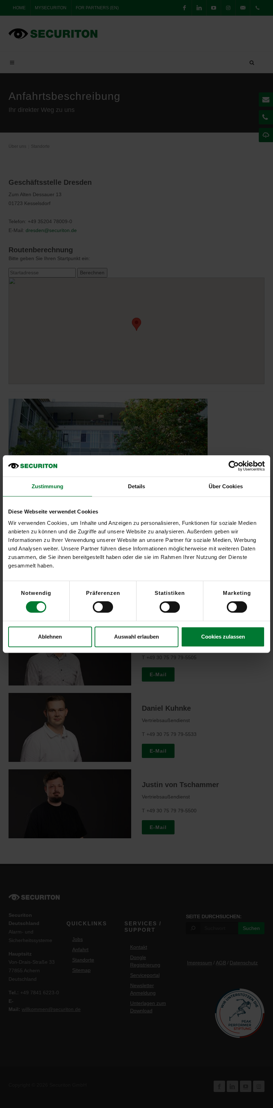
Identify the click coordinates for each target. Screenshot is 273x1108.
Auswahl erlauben (136, 637)
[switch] (103, 607)
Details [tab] (136, 486)
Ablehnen (50, 637)
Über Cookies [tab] (226, 486)
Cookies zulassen (223, 637)
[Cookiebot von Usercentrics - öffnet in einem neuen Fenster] (234, 466)
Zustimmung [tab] (47, 486)
